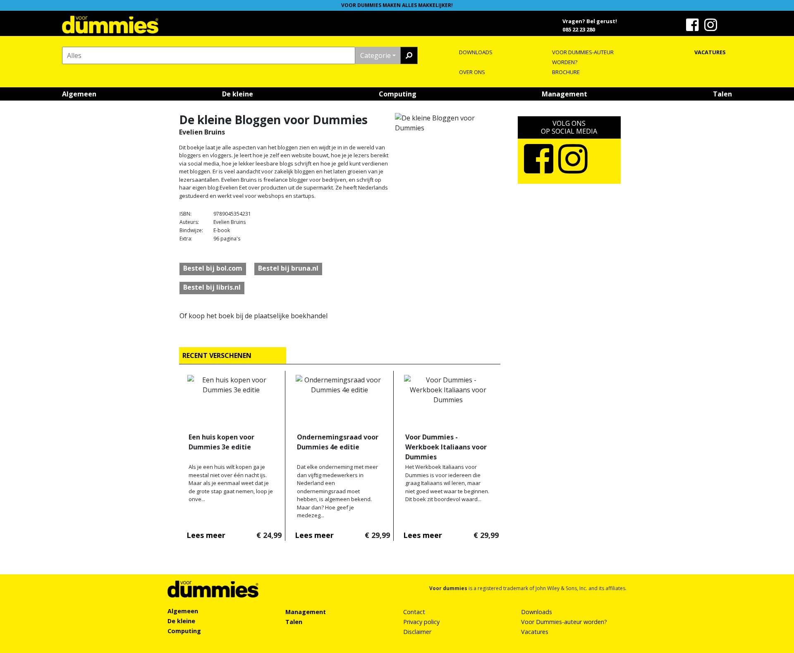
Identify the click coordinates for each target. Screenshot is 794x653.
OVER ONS (472, 72)
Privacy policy (421, 622)
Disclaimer (417, 632)
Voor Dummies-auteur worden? (564, 622)
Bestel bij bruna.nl (288, 268)
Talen (722, 93)
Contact (414, 612)
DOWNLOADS (476, 52)
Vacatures (534, 632)
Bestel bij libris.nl (212, 287)
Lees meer (206, 535)
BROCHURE (566, 72)
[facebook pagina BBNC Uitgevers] (693, 27)
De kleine (237, 93)
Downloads (536, 612)
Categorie (375, 55)
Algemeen (79, 93)
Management (564, 93)
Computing (397, 93)
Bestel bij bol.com (212, 268)
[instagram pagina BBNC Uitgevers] (711, 27)
